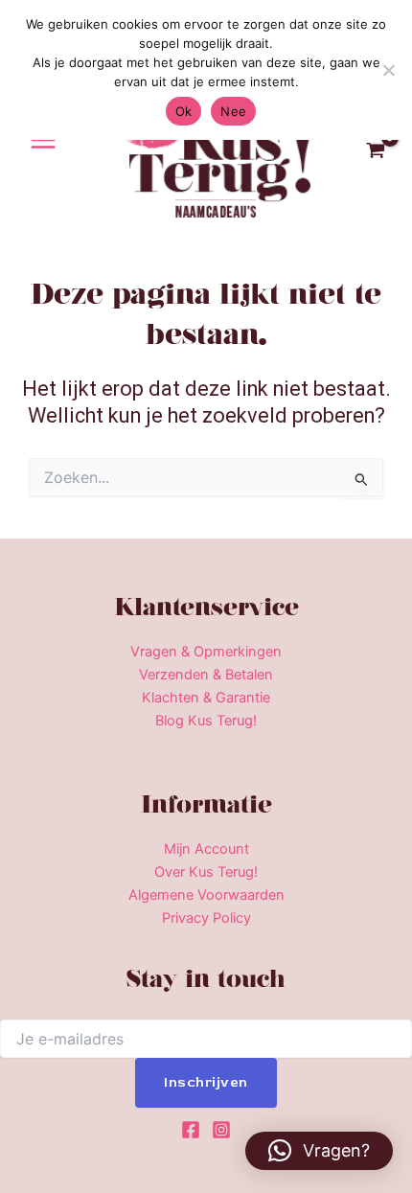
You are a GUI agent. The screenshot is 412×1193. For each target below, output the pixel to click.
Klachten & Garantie (206, 697)
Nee (233, 111)
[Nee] (388, 70)
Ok (184, 111)
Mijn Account (206, 849)
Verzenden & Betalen (206, 674)
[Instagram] (221, 1129)
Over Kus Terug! (206, 872)
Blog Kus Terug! (206, 720)
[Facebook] (190, 1129)
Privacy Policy (206, 918)
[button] (319, 1151)
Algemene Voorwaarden (206, 895)
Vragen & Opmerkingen (206, 651)
